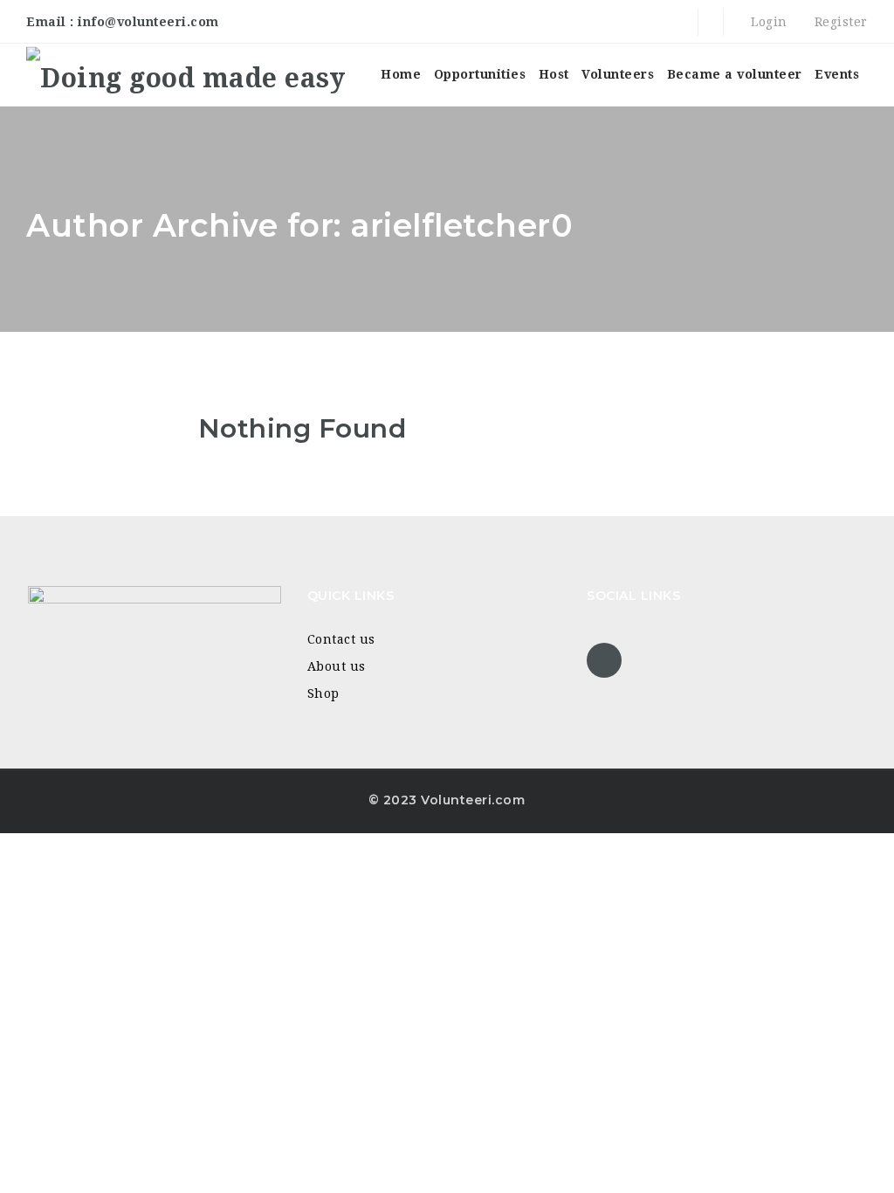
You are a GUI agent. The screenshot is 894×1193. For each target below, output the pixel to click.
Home (401, 74)
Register (839, 22)
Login (767, 22)
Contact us (341, 639)
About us (336, 666)
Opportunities (480, 74)
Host (554, 74)
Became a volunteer (734, 74)
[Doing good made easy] (185, 75)
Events (837, 74)
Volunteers (617, 74)
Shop (323, 693)
